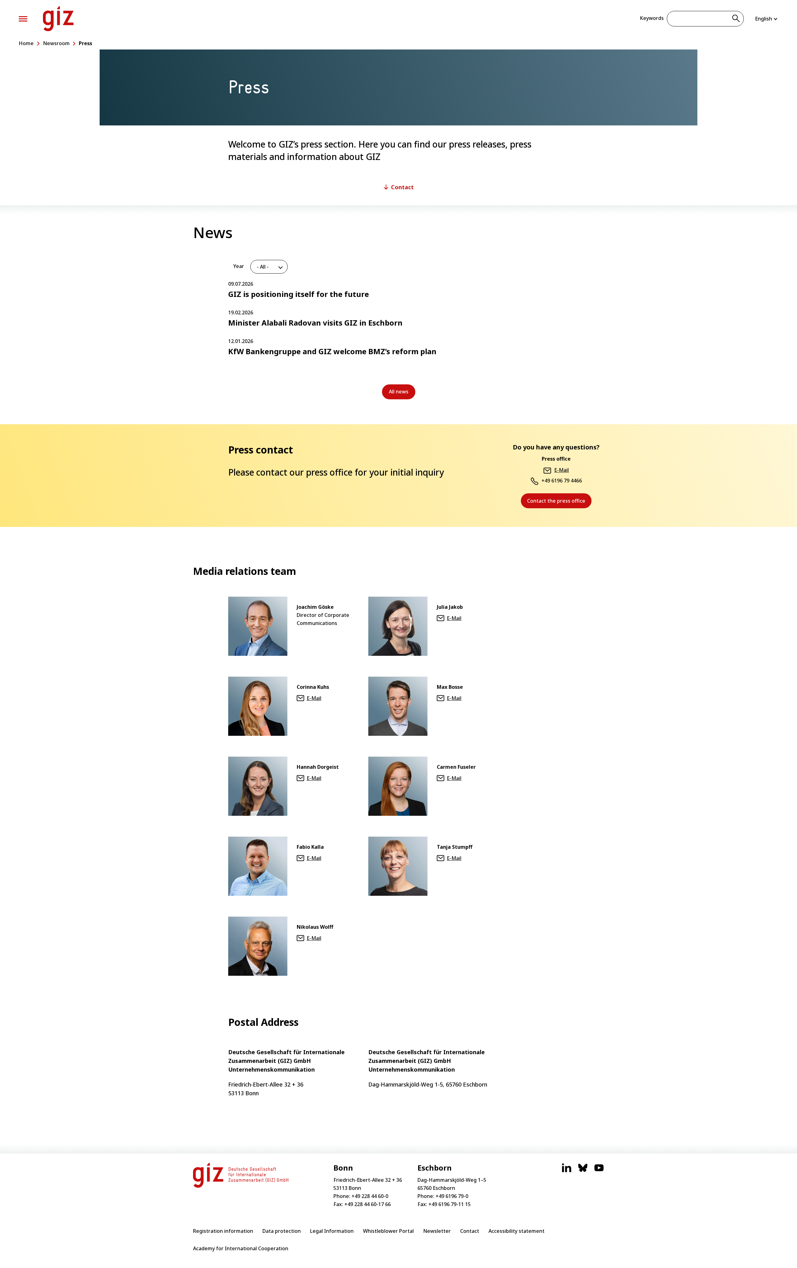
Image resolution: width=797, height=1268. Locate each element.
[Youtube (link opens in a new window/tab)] (599, 1170)
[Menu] (23, 18)
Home (26, 43)
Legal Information (332, 1231)
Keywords (652, 18)
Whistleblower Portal (388, 1231)
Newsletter (437, 1231)
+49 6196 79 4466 (561, 480)
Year (238, 266)
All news (402, 393)
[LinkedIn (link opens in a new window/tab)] (567, 1170)
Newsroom (56, 43)
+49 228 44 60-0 (369, 1196)
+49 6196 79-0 (452, 1196)
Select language (766, 19)
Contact (469, 1231)
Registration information (223, 1231)
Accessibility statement (516, 1231)
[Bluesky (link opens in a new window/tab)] (583, 1170)
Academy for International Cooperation (240, 1248)
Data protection (281, 1231)
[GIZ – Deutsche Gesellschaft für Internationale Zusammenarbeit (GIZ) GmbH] (58, 18)
